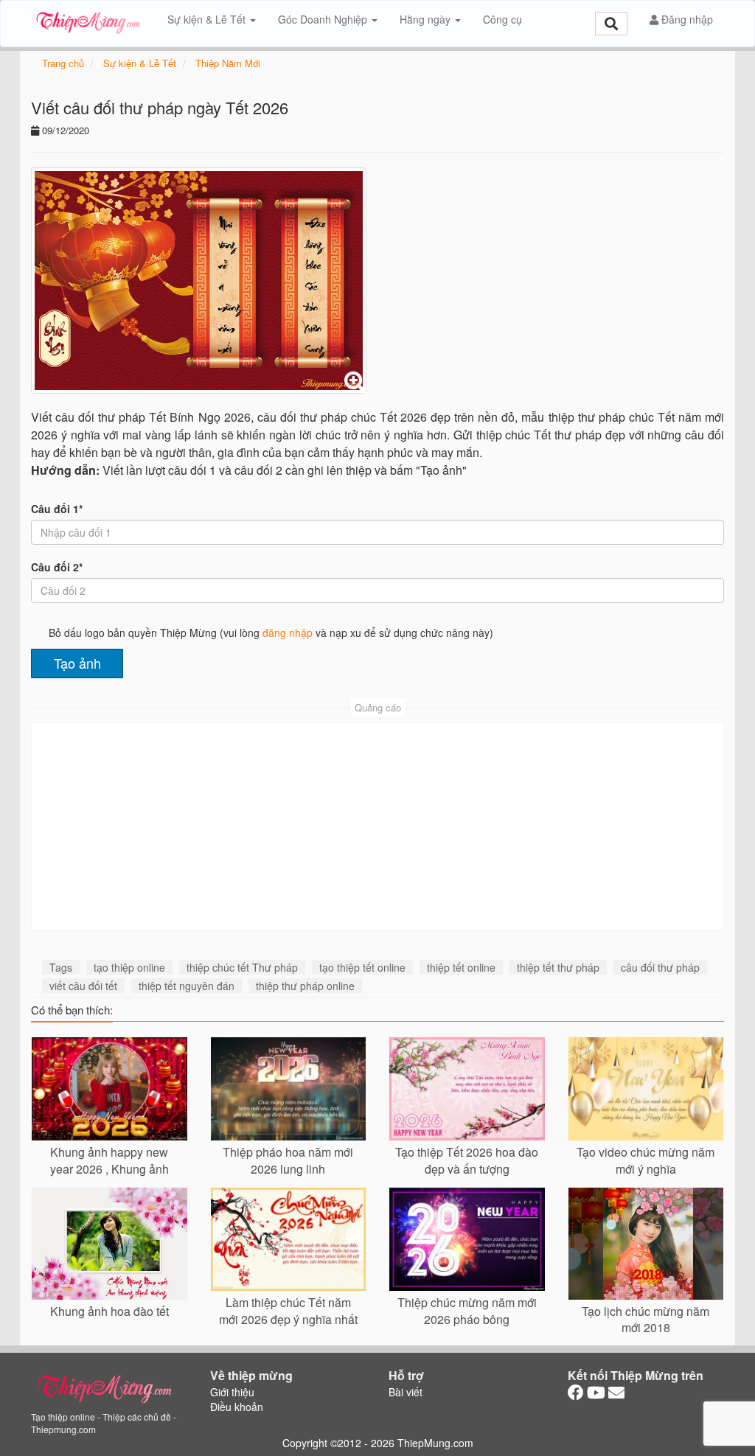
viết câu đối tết (83, 985)
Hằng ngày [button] (426, 19)
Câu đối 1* (57, 508)
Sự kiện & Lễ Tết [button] (207, 19)
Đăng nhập (685, 19)
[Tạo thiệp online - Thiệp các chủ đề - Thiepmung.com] (88, 19)
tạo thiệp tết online (362, 967)
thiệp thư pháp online (305, 985)
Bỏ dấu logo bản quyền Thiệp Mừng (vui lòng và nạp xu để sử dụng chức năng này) (271, 632)
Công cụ (502, 19)
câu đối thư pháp (660, 967)
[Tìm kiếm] (611, 23)
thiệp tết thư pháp (558, 967)
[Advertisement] (377, 826)
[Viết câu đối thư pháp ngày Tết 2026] (198, 280)
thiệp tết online (461, 967)
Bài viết (405, 1391)
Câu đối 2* (57, 567)
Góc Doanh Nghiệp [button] (324, 19)
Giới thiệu (232, 1391)
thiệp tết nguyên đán (186, 985)
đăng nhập (287, 632)
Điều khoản (236, 1406)
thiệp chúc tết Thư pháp (242, 967)
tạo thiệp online (129, 967)
